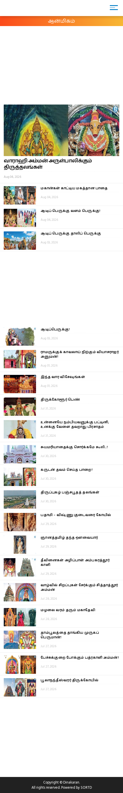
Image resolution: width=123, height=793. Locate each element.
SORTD (86, 787)
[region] (43, 64)
